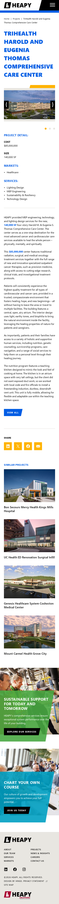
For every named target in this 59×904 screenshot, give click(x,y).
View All (13, 412)
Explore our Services (21, 731)
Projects (16, 18)
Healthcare (12, 172)
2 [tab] (50, 129)
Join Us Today (16, 810)
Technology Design (17, 199)
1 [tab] (46, 129)
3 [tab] (54, 129)
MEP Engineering (16, 191)
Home (6, 18)
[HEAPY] (23, 5)
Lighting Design (15, 187)
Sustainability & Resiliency (21, 195)
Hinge (19, 881)
